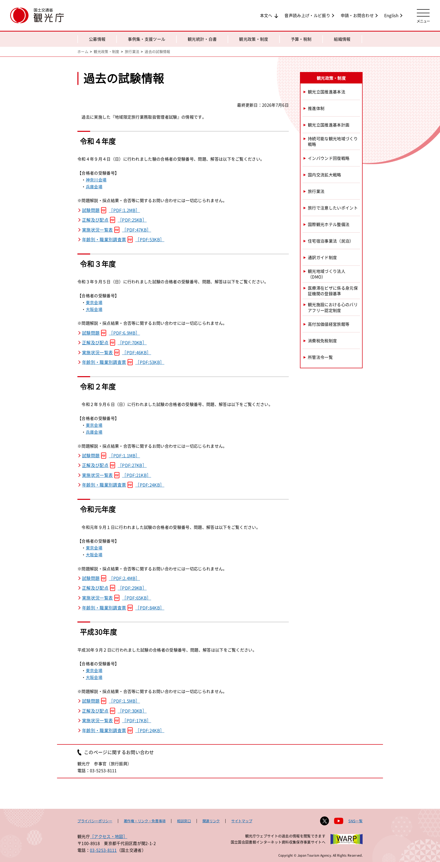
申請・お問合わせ (357, 15)
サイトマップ (241, 820)
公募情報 (97, 39)
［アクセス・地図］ (108, 836)
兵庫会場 (94, 186)
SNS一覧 (355, 820)
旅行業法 (132, 51)
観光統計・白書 (202, 39)
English (391, 15)
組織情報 (342, 39)
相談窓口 (184, 820)
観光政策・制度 (253, 39)
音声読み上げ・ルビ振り (307, 15)
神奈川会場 (96, 180)
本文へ (266, 15)
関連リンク (211, 820)
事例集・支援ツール (146, 39)
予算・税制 (301, 39)
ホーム (82, 51)
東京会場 (94, 302)
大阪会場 (94, 309)
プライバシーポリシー (94, 820)
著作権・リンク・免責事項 (145, 820)
